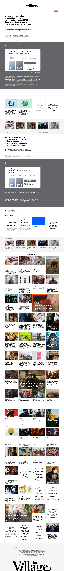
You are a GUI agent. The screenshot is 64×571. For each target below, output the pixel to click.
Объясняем (48, 265)
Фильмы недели (7, 361)
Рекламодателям (14, 547)
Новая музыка (35, 361)
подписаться (30, 63)
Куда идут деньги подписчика (36, 72)
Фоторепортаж (22, 380)
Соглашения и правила (42, 546)
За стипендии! (26, 29)
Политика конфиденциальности (17, 546)
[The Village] (32, 6)
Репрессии (6, 418)
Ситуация (48, 456)
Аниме (20, 456)
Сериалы (6, 380)
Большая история (36, 302)
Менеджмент (35, 226)
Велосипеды (35, 399)
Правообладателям (28, 546)
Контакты (34, 546)
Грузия (20, 399)
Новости (39, 104)
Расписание (20, 418)
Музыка (48, 380)
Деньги (6, 437)
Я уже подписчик (9, 45)
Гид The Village (21, 265)
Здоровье (34, 265)
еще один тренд (49, 418)
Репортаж (6, 265)
